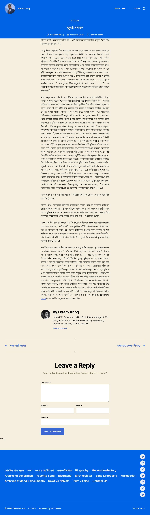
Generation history (104, 470)
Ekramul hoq (58, 35)
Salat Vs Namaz (58, 481)
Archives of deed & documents (25, 481)
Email (79, 406)
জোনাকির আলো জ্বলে (14, 470)
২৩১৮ (43, 298)
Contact (32, 508)
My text (75, 20)
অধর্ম (29, 470)
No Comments (96, 35)
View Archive (60, 328)
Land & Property (106, 475)
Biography (81, 470)
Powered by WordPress (50, 508)
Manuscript (127, 475)
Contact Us (99, 481)
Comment (46, 383)
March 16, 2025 (77, 35)
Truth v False (80, 481)
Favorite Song (45, 475)
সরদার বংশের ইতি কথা (44, 470)
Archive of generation (19, 475)
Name (44, 406)
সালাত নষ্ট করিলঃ (64, 470)
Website (44, 417)
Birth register (83, 475)
